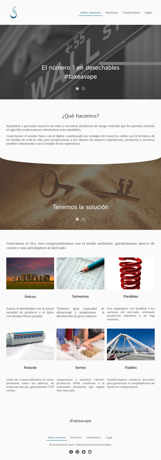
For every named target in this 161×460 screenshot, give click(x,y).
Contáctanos (131, 12)
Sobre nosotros (90, 12)
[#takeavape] (80, 427)
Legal (148, 12)
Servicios (112, 12)
